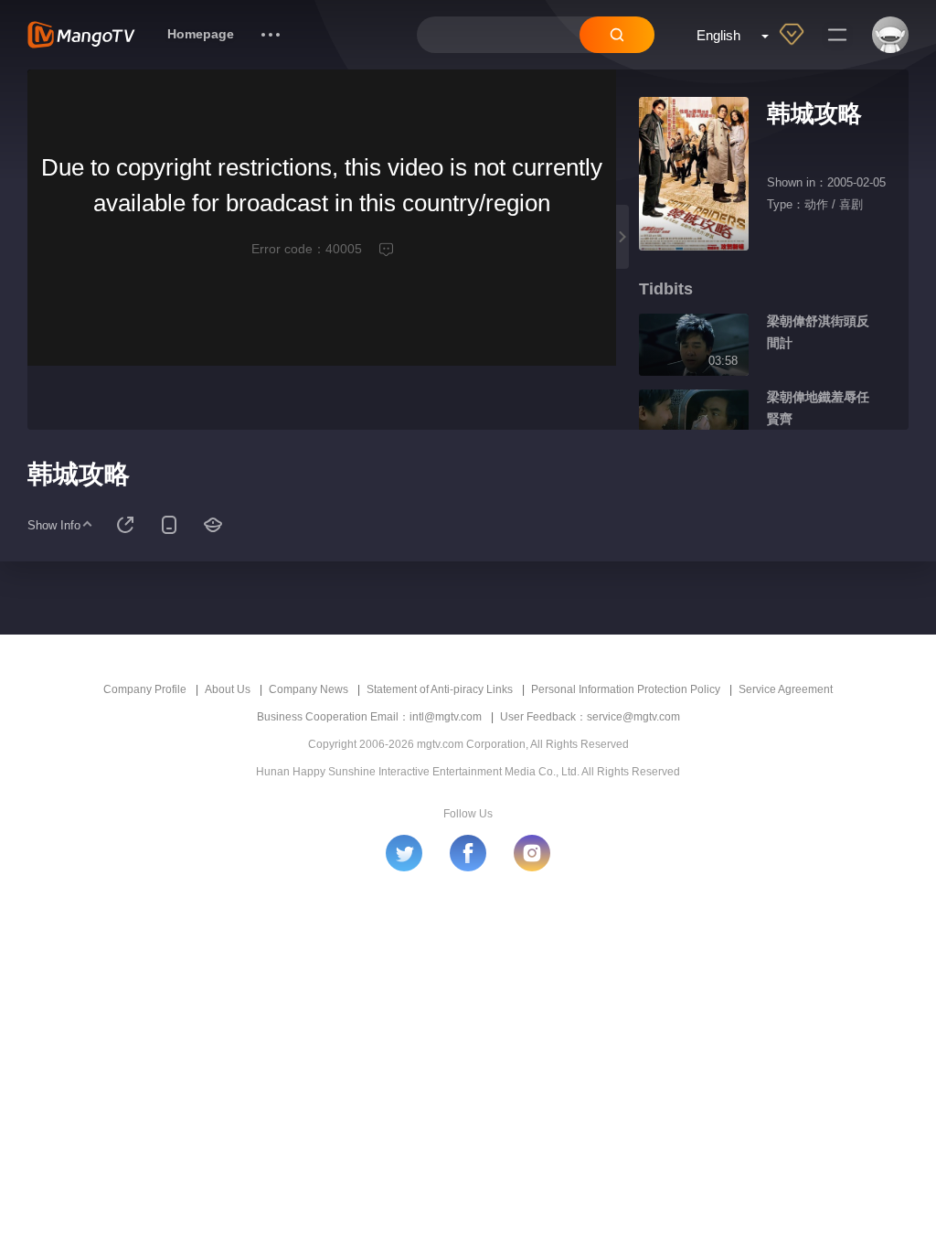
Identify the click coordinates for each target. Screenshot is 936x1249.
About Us (227, 689)
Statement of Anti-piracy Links (440, 689)
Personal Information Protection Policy (625, 689)
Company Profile (144, 689)
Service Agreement (786, 689)
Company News (308, 689)
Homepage (200, 34)
